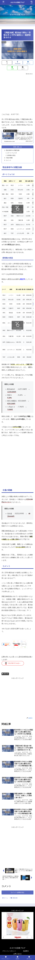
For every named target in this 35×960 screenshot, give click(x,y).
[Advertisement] (17, 93)
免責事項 (26, 951)
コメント (8, 160)
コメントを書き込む (17, 892)
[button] (23, 68)
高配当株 (6, 673)
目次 (14, 147)
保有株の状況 (11, 155)
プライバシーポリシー (9, 951)
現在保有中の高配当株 (12, 150)
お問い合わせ (17, 954)
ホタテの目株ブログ (17, 2)
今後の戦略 (9, 158)
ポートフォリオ (12, 153)
